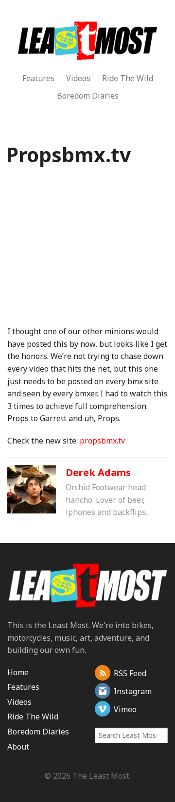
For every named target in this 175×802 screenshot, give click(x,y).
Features (38, 78)
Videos (78, 78)
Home (18, 672)
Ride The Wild (127, 78)
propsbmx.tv (102, 440)
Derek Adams (98, 472)
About (18, 746)
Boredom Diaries (88, 95)
